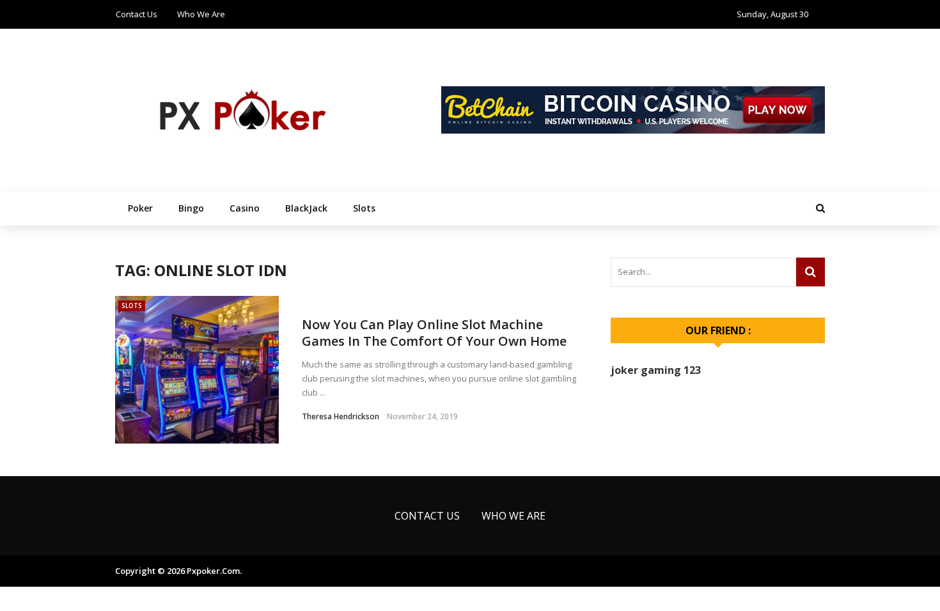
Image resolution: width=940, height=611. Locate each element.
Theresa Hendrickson (340, 416)
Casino (245, 208)
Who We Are (201, 14)
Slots (364, 208)
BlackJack (306, 208)
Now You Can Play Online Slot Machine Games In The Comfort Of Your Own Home (434, 333)
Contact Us (136, 14)
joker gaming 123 (656, 370)
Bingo (191, 208)
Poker (140, 208)
